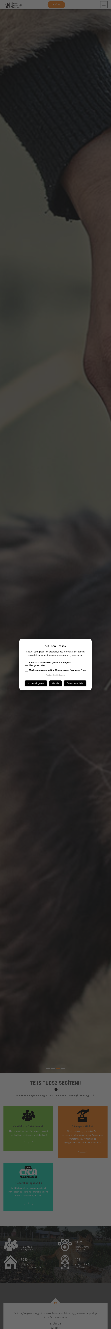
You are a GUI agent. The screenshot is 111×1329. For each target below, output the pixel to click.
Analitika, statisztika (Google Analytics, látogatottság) (50, 664)
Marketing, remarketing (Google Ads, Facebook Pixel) (57, 670)
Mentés (55, 683)
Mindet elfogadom (36, 683)
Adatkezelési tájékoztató (55, 675)
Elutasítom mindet (75, 683)
